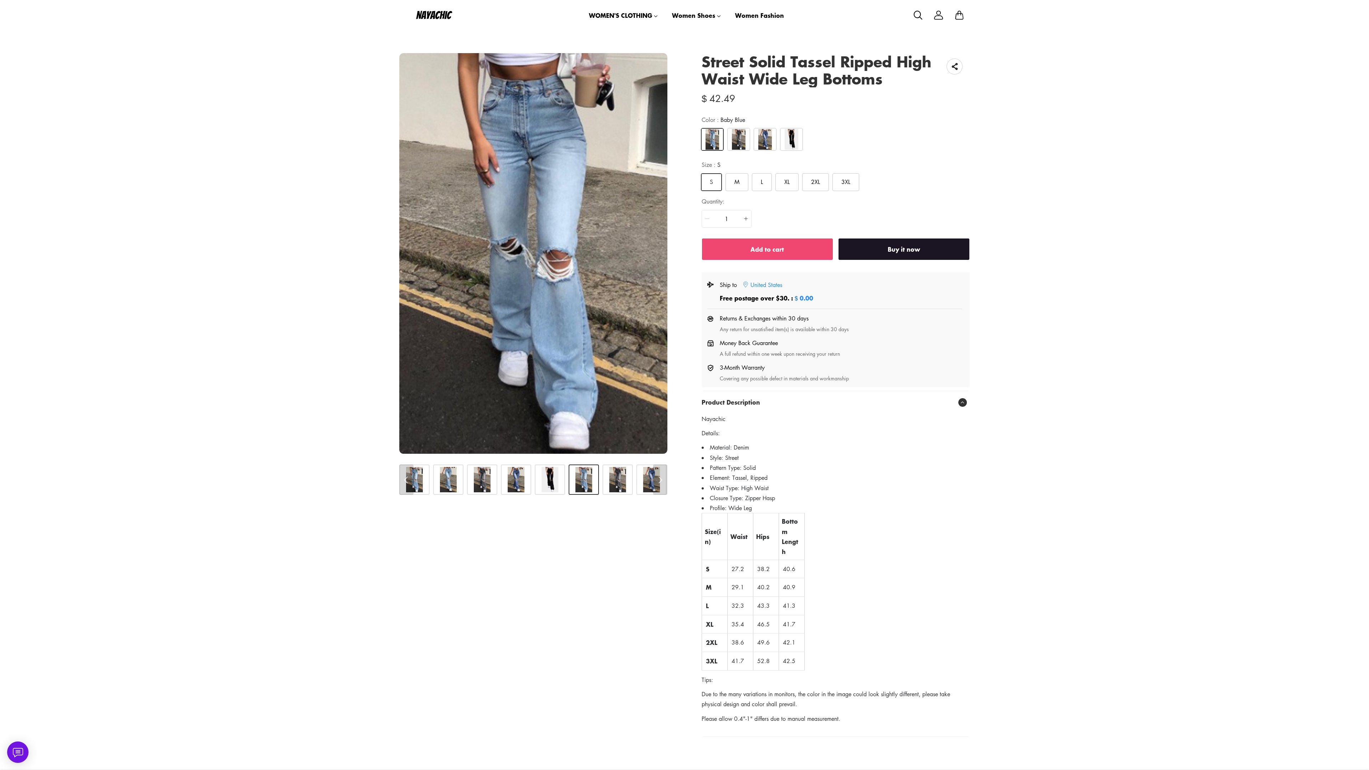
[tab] (836, 402)
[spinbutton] (727, 219)
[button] (707, 218)
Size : (711, 165)
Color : (723, 120)
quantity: (713, 201)
